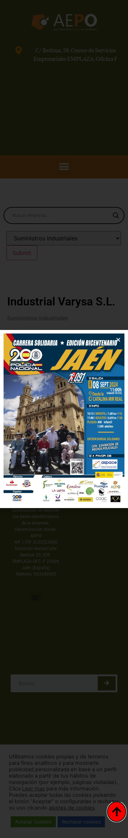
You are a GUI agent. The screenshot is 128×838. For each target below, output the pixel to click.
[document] (64, 419)
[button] (118, 339)
